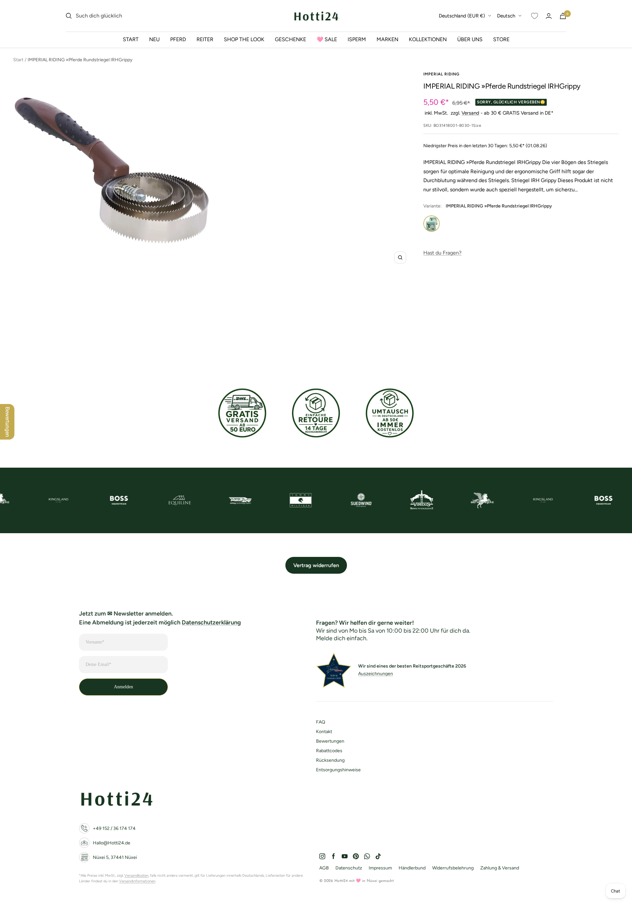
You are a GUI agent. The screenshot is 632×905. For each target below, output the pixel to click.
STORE (501, 39)
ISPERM (357, 39)
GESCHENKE (290, 39)
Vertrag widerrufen (316, 565)
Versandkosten (136, 875)
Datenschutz (348, 868)
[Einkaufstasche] (563, 16)
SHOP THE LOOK (244, 39)
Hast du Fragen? (442, 253)
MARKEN (387, 39)
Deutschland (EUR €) (462, 16)
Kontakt (324, 731)
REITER (205, 39)
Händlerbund (412, 868)
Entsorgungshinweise (338, 770)
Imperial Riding (441, 74)
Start (18, 60)
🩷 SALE (327, 39)
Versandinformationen (137, 881)
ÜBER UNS (470, 39)
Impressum (380, 868)
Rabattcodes (329, 751)
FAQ (320, 722)
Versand (470, 113)
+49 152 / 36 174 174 (114, 828)
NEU (154, 39)
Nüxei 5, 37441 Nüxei (115, 857)
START (131, 39)
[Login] (549, 16)
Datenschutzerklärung (211, 622)
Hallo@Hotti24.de (111, 843)
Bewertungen (330, 741)
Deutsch (506, 16)
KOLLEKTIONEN (428, 39)
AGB (324, 868)
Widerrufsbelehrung (453, 868)
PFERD (178, 39)
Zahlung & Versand (499, 868)
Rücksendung (330, 760)
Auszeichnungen (375, 673)
